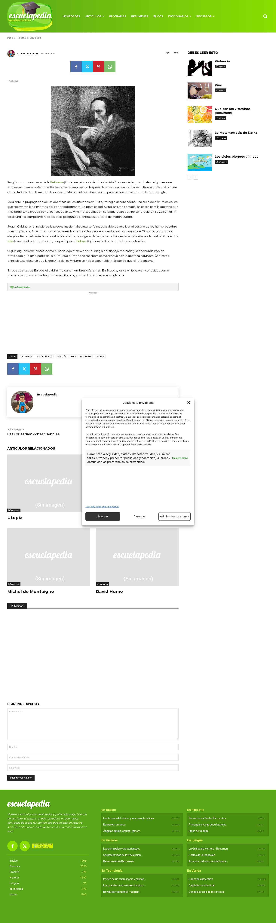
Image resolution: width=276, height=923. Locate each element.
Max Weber (86, 356)
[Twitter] (87, 66)
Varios (222, 66)
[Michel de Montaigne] (48, 557)
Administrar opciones (174, 516)
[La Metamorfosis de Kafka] (200, 138)
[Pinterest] (98, 66)
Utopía (15, 517)
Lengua (222, 138)
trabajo (81, 241)
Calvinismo (26, 356)
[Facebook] (76, 66)
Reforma (56, 182)
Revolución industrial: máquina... (122, 891)
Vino (218, 85)
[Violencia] (200, 67)
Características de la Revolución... (123, 854)
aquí (10, 831)
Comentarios (22, 287)
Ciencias (223, 162)
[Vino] (200, 91)
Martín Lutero (66, 356)
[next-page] (196, 177)
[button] (189, 402)
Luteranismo (45, 356)
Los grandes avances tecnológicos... (124, 885)
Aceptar (102, 516)
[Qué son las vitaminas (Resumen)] (200, 114)
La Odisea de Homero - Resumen (208, 848)
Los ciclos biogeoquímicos (236, 156)
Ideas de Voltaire (199, 830)
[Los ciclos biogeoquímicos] (200, 162)
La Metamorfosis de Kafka (236, 133)
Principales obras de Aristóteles (207, 824)
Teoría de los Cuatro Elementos (207, 818)
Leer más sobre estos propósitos (102, 506)
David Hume (109, 591)
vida (10, 241)
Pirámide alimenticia (201, 879)
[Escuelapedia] (11, 53)
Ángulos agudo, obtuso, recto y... (122, 830)
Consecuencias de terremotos (207, 891)
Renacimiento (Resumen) (118, 861)
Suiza (100, 356)
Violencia (222, 61)
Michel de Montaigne (30, 591)
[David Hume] (137, 557)
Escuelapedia (29, 53)
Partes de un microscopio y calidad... (124, 879)
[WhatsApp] (109, 66)
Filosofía (15, 510)
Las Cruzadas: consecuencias (33, 434)
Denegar (139, 516)
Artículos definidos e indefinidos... (208, 861)
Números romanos (114, 824)
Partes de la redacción (202, 854)
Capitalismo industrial (201, 885)
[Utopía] (48, 483)
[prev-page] (190, 177)
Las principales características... (121, 848)
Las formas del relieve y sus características (128, 818)
